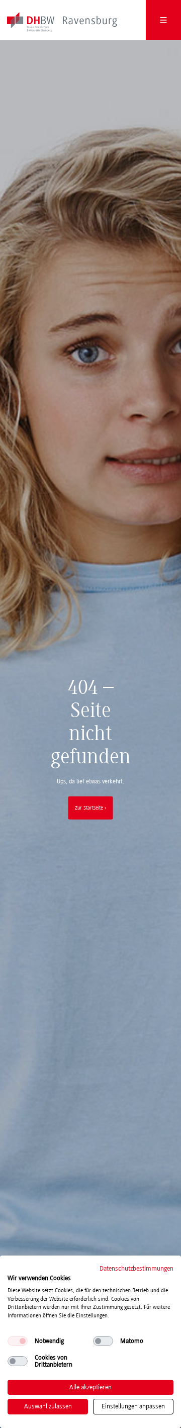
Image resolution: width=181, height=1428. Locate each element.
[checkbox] (18, 1341)
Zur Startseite (89, 808)
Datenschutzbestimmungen (136, 1268)
